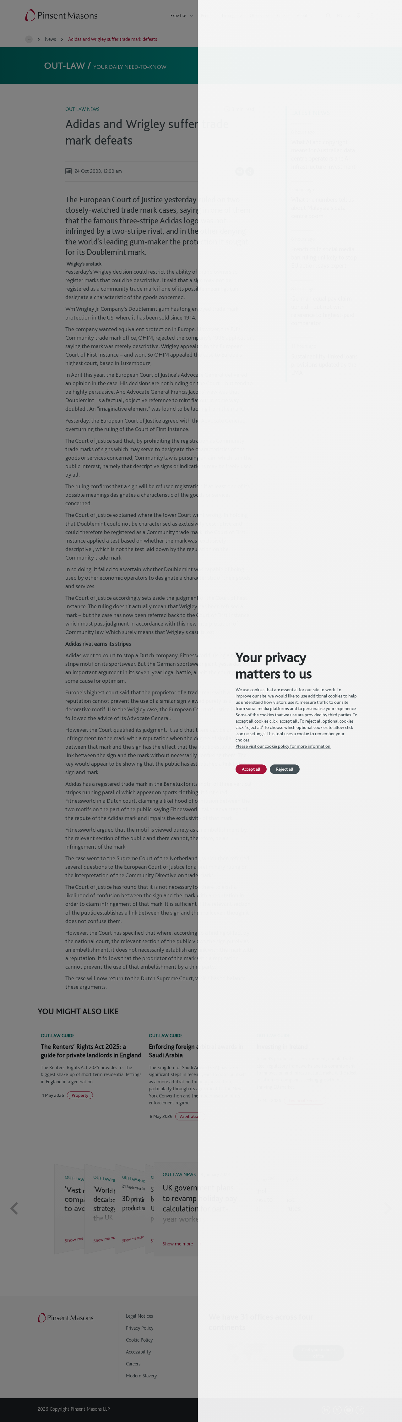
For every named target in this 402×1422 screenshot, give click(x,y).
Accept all (251, 769)
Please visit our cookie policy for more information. (283, 746)
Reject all (284, 769)
